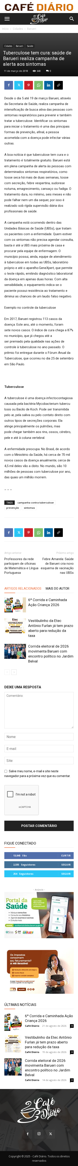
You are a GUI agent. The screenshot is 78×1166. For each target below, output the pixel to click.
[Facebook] (8, 85)
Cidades (18, 29)
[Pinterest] (28, 85)
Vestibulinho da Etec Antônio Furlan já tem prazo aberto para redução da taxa (48, 1042)
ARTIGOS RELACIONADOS (22, 588)
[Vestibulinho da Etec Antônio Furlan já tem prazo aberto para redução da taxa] (15, 625)
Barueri (31, 29)
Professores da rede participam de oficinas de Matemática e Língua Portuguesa (21, 566)
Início (5, 29)
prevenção (12, 507)
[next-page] (14, 672)
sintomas (29, 507)
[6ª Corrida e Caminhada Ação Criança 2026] (15, 604)
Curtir (66, 855)
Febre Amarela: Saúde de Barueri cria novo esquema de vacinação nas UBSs (57, 566)
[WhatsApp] (38, 85)
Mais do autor (57, 588)
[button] (7, 19)
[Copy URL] (58, 85)
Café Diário (32, 1025)
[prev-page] (7, 672)
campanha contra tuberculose (36, 502)
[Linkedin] (48, 85)
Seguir (66, 864)
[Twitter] (18, 85)
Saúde (30, 46)
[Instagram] (39, 1134)
